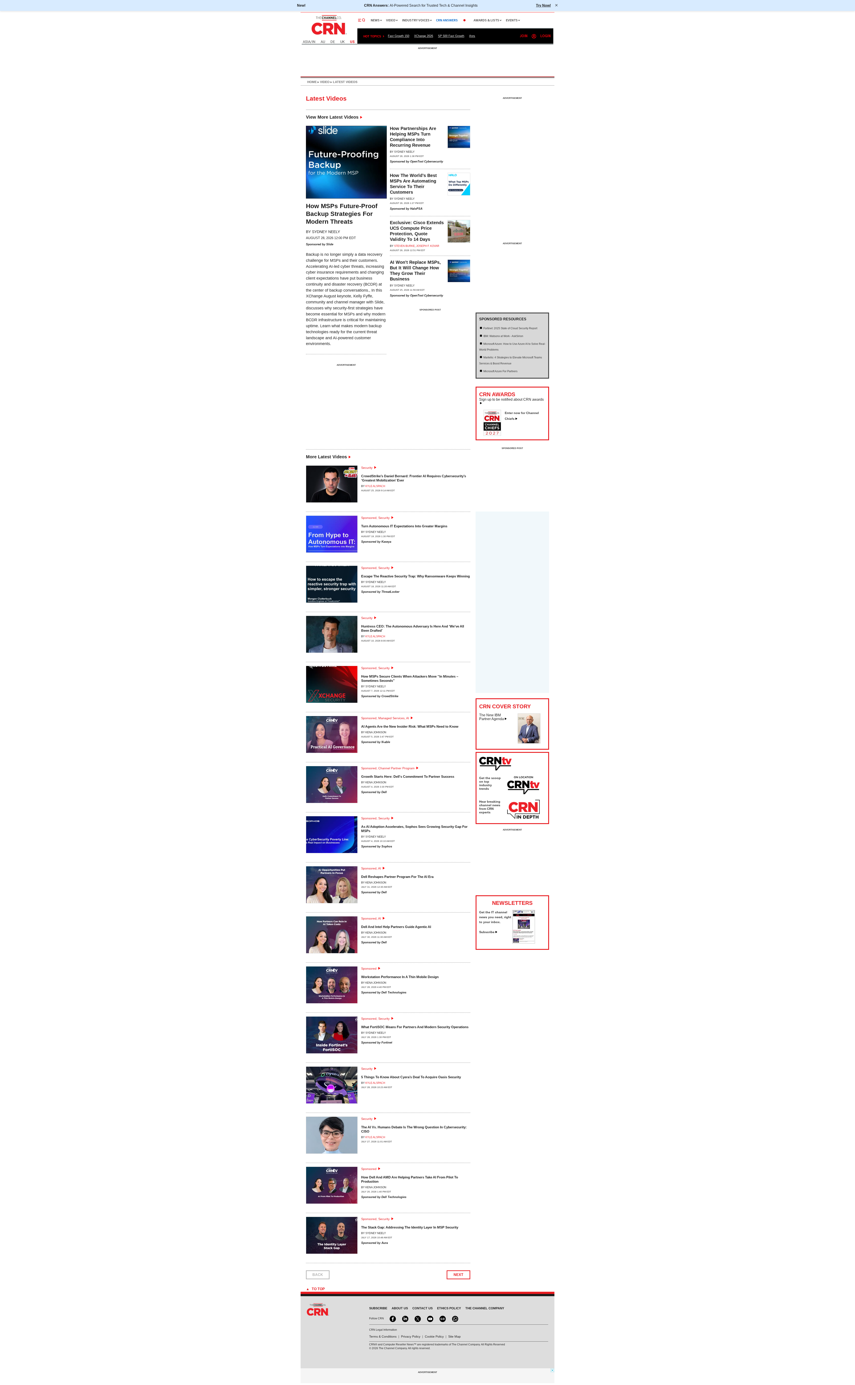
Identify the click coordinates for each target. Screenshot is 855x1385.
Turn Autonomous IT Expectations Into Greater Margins (404, 526)
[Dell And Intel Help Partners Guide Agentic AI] (332, 936)
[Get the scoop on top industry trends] (523, 786)
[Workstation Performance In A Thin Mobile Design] (332, 986)
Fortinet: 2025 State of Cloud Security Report (510, 328)
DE (332, 42)
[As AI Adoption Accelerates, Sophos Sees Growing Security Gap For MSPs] (332, 836)
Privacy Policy (410, 1336)
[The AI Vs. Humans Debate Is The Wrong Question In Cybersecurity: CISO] (332, 1137)
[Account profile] (533, 36)
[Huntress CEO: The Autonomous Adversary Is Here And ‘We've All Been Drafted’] (332, 636)
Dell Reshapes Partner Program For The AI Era (397, 877)
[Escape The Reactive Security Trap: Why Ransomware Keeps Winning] (332, 586)
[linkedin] (405, 1318)
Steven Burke (404, 246)
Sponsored (369, 968)
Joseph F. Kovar (427, 246)
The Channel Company (484, 1308)
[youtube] (430, 1318)
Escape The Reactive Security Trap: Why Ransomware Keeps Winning (415, 576)
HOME (312, 82)
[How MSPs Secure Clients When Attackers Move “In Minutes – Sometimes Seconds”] (332, 686)
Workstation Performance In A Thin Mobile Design (400, 977)
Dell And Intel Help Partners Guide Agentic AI (396, 927)
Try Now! (543, 5)
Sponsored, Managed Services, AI (385, 718)
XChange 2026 (423, 36)
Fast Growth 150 (398, 36)
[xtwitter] (417, 1318)
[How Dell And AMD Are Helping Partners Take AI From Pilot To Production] (332, 1187)
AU (323, 42)
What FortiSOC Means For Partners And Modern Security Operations (414, 1027)
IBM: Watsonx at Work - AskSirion (503, 336)
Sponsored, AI (371, 868)
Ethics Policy (449, 1308)
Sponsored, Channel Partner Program (388, 768)
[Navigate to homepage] (329, 35)
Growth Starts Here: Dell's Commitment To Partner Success (407, 776)
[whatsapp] (455, 1318)
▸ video (323, 82)
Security (367, 467)
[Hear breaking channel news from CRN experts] (523, 809)
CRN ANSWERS (447, 20)
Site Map (454, 1336)
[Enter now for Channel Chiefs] (494, 435)
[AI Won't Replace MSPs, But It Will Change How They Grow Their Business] (459, 279)
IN (313, 42)
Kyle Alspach (375, 486)
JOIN (523, 36)
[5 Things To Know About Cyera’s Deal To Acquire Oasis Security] (332, 1086)
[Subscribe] (523, 942)
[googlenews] (442, 1318)
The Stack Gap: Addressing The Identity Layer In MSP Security (409, 1227)
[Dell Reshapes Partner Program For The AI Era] (332, 886)
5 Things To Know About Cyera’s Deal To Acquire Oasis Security (411, 1077)
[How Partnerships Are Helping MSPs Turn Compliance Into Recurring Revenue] (459, 145)
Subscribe (487, 932)
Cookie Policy (434, 1336)
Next (458, 1275)
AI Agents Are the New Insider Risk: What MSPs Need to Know (409, 726)
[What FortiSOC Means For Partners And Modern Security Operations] (332, 1036)
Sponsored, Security (375, 518)
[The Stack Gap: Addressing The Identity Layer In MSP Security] (332, 1237)
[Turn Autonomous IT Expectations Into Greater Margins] (332, 536)
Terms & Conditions (383, 1336)
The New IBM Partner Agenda (491, 717)
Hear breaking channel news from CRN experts (489, 807)
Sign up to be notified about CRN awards (511, 399)
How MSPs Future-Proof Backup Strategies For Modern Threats (341, 214)
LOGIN (545, 36)
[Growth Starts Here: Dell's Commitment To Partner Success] (332, 786)
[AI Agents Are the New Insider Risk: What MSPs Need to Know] (332, 736)
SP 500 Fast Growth (451, 36)
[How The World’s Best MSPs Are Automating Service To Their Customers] (459, 192)
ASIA (306, 42)
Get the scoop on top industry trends (490, 783)
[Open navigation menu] (361, 20)
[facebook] (392, 1318)
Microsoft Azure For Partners (500, 371)
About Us (400, 1308)
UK (342, 42)
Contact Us (422, 1308)
